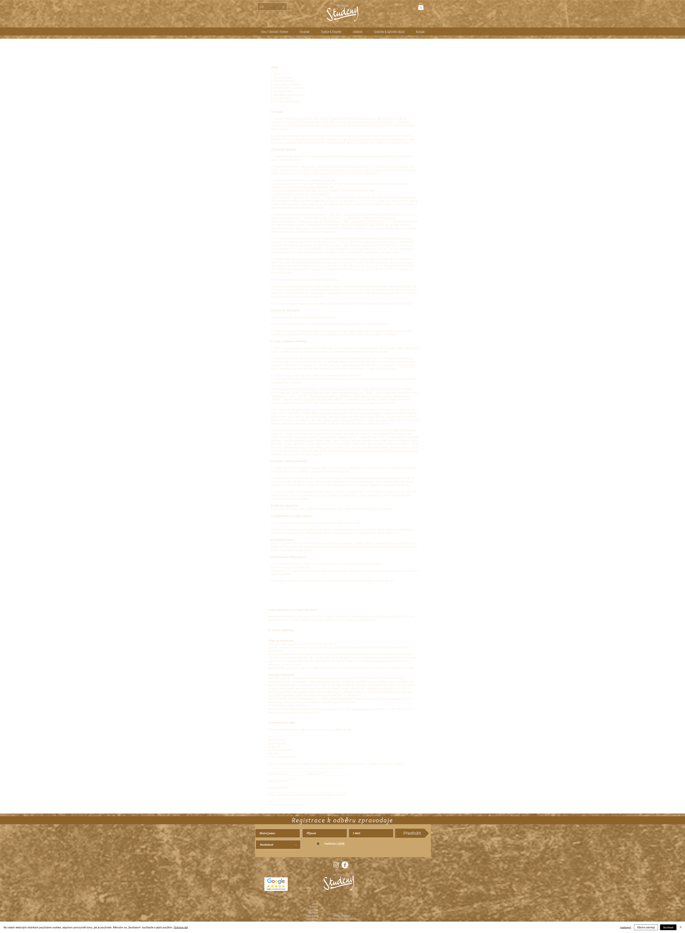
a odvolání (346, 921)
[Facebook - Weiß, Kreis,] (344, 864)
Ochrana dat (181, 927)
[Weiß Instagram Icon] (336, 864)
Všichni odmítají (646, 927)
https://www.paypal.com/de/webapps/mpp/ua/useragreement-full (307, 221)
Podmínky (338, 921)
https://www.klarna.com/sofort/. (379, 403)
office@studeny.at (348, 658)
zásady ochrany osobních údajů (344, 918)
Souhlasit (668, 927)
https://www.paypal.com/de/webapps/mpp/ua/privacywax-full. (333, 225)
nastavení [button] (625, 927)
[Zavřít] (681, 927)
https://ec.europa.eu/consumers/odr (291, 567)
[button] (421, 6)
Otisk (330, 918)
